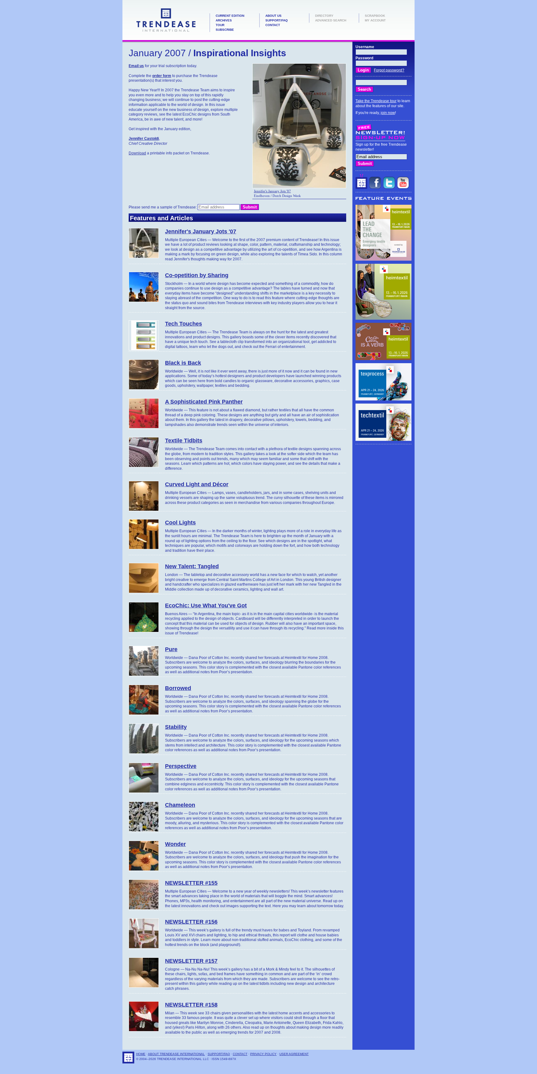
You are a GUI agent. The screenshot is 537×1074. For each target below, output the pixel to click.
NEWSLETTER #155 (191, 883)
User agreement (294, 1054)
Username (365, 47)
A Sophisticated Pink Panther (204, 402)
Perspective (180, 766)
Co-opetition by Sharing (196, 275)
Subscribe (225, 29)
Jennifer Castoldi (144, 138)
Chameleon (180, 805)
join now (388, 113)
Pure (171, 649)
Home (140, 1054)
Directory (324, 15)
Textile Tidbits (183, 440)
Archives (224, 20)
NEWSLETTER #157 (191, 961)
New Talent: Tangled (192, 566)
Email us (136, 66)
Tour (220, 25)
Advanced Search (330, 20)
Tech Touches (183, 324)
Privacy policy (263, 1054)
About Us (273, 15)
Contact (272, 25)
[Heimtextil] (383, 259)
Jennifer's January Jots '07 (272, 191)
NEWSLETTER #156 (191, 922)
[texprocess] (383, 399)
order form (161, 76)
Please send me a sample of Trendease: (163, 207)
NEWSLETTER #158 (191, 1005)
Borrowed (178, 688)
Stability (176, 727)
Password (364, 58)
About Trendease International (176, 1054)
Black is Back (183, 363)
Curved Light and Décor (196, 484)
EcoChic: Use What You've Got (206, 605)
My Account (375, 20)
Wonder (175, 844)
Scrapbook (375, 15)
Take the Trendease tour (376, 101)
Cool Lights (180, 522)
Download (137, 153)
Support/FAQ (276, 20)
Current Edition (230, 15)
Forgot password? (389, 70)
